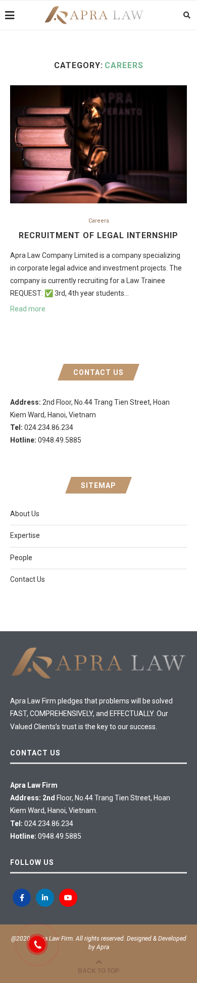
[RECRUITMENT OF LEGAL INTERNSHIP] (98, 144)
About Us (24, 514)
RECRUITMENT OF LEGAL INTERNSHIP (98, 235)
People (21, 558)
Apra (102, 947)
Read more (27, 309)
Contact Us (27, 579)
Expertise (25, 535)
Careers (98, 220)
